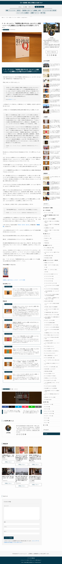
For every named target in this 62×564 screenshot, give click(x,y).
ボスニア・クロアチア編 (49, 413)
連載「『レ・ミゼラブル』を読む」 (51, 269)
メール (5, 526)
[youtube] (25, 434)
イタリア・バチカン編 (49, 415)
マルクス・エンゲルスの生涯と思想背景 (52, 330)
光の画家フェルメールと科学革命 (51, 388)
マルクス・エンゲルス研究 (49, 320)
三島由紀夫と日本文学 (49, 340)
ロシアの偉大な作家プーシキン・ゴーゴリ (52, 344)
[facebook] (19, 434)
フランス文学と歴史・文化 (49, 357)
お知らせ (46, 240)
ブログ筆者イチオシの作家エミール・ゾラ (52, 364)
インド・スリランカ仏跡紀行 (49, 218)
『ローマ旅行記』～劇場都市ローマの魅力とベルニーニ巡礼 (52, 298)
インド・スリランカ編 (49, 212)
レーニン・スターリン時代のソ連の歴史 (52, 304)
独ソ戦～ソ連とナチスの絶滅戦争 (51, 306)
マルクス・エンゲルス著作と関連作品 (52, 327)
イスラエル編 (47, 406)
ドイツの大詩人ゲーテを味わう (50, 375)
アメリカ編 (47, 420)
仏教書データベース (48, 245)
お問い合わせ (38, 560)
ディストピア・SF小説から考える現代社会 (52, 338)
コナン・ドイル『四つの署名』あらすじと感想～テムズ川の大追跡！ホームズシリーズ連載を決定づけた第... (26, 349)
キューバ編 (47, 422)
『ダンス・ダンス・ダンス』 (23, 224)
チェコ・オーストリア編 (49, 411)
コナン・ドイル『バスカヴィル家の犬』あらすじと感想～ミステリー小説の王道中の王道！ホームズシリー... (26, 375)
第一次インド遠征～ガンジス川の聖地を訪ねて (52, 222)
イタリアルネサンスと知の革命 (50, 386)
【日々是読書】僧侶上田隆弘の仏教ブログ (31, 2)
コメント (6, 505)
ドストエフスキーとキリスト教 (51, 283)
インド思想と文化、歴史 (49, 247)
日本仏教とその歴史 (48, 257)
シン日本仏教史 (47, 210)
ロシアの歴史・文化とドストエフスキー (52, 335)
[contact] (55, 55)
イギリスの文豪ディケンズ (49, 373)
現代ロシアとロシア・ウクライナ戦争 (52, 314)
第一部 (47, 271)
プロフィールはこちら (51, 51)
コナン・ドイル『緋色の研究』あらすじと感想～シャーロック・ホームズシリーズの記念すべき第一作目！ (26, 337)
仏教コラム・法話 (48, 238)
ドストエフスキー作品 (49, 276)
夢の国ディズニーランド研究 (50, 397)
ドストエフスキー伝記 (49, 278)
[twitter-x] (21, 434)
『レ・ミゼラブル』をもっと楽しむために (52, 361)
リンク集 (46, 425)
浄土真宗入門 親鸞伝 (48, 207)
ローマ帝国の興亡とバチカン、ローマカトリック (52, 383)
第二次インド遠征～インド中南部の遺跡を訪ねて (52, 225)
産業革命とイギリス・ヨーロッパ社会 (52, 332)
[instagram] (23, 434)
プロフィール (47, 236)
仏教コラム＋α (47, 233)
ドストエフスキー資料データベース (51, 274)
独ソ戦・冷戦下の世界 (49, 301)
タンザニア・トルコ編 (49, 404)
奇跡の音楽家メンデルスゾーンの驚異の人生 (52, 391)
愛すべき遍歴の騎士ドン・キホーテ (51, 355)
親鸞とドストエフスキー (49, 262)
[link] (17, 434)
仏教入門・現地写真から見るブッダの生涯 (51, 216)
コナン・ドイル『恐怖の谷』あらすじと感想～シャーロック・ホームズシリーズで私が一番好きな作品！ (25, 289)
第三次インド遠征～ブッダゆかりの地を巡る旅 (52, 231)
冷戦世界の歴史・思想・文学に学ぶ (52, 312)
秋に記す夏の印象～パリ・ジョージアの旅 (52, 292)
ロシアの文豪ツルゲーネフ (49, 348)
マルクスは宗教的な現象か (50, 322)
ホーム (23, 560)
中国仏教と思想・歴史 (49, 255)
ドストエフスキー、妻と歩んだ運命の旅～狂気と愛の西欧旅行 (52, 295)
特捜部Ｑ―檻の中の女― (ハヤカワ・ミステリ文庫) (14, 280)
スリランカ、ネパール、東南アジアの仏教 (52, 253)
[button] (5, 407)
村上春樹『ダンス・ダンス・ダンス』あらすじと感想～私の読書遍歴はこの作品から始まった (26, 307)
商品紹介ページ (11, 99)
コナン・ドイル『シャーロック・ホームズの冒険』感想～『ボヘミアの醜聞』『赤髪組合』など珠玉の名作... (25, 361)
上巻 (46, 267)
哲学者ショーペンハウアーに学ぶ (51, 378)
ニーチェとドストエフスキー (50, 353)
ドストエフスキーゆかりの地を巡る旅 (51, 288)
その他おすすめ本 (6, 29)
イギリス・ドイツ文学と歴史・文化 (51, 366)
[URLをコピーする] (38, 407)
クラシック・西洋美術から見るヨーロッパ (52, 395)
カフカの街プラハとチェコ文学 (50, 380)
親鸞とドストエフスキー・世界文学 (51, 260)
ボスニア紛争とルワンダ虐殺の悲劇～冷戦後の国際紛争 (52, 318)
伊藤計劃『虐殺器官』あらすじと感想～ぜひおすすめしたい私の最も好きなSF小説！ (26, 323)
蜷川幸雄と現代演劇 (48, 371)
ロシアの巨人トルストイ (49, 346)
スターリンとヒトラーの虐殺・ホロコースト (52, 310)
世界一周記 (46, 402)
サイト (5, 531)
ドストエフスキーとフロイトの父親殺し (52, 286)
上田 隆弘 (9, 432)
